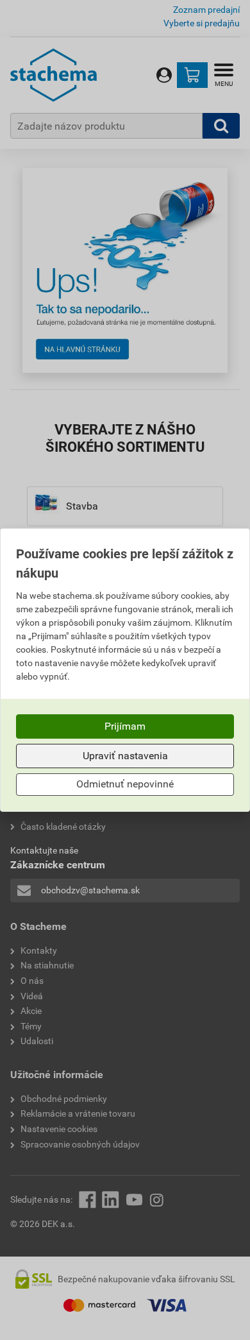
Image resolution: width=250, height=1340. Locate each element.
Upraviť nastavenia (125, 756)
